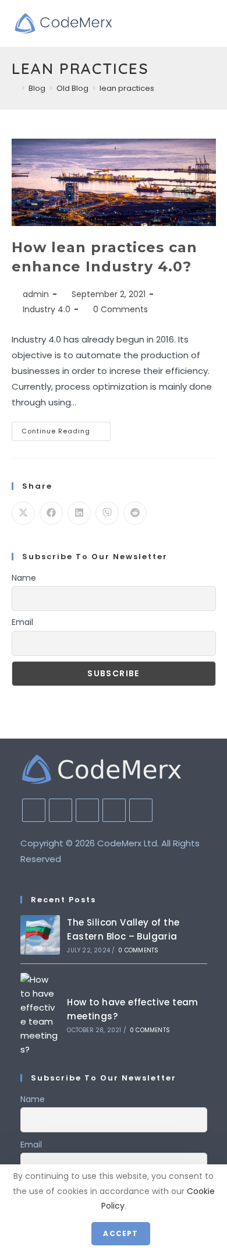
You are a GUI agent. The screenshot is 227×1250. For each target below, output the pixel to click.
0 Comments (120, 309)
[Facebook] (33, 810)
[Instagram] (60, 810)
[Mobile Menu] (212, 23)
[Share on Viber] (107, 513)
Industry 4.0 (46, 309)
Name (24, 578)
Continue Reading (66, 433)
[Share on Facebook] (51, 513)
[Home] (14, 88)
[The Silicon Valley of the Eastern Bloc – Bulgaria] (40, 935)
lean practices (127, 88)
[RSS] (140, 810)
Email (22, 622)
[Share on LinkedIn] (79, 513)
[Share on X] (23, 513)
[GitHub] (114, 810)
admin (36, 294)
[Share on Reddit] (135, 513)
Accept (120, 1233)
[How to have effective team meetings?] (40, 1015)
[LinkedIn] (87, 810)
